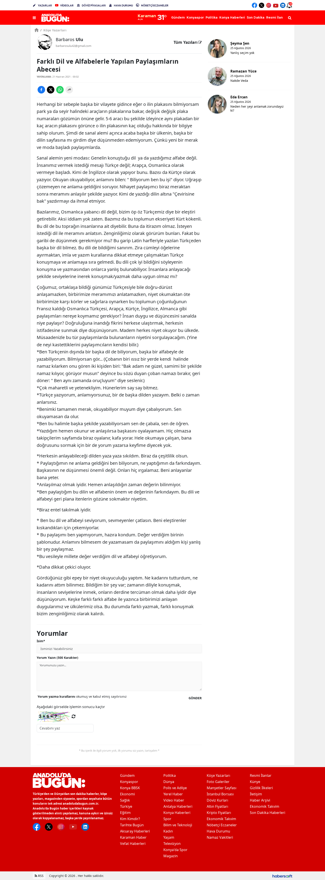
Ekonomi (127, 794)
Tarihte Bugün (132, 825)
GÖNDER (195, 698)
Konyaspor (129, 781)
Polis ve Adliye (175, 787)
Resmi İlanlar (260, 775)
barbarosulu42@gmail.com (73, 46)
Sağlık (125, 800)
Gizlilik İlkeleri (261, 787)
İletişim (256, 794)
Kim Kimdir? (130, 818)
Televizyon (172, 843)
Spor (167, 818)
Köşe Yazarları (53, 30)
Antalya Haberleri (177, 806)
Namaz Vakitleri (220, 837)
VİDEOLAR (67, 5)
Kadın (168, 831)
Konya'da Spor (175, 849)
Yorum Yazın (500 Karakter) (57, 657)
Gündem (127, 775)
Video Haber (173, 800)
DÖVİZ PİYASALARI (94, 5)
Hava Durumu (218, 831)
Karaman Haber (133, 837)
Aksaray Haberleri (135, 831)
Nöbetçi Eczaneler (222, 825)
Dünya (168, 781)
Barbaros (69, 39)
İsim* (41, 641)
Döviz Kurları (217, 800)
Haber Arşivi (260, 800)
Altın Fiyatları (217, 806)
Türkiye (126, 806)
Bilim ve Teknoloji (177, 825)
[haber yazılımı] (282, 875)
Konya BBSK (130, 787)
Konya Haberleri (176, 812)
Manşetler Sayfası (221, 787)
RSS (40, 876)
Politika (169, 775)
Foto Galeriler (218, 781)
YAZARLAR (45, 5)
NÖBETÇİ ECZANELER (154, 5)
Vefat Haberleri (132, 843)
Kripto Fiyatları (219, 812)
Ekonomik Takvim (221, 818)
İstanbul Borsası (220, 794)
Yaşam (168, 837)
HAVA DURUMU (123, 5)
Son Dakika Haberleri (267, 812)
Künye (255, 781)
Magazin (170, 855)
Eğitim (125, 812)
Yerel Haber (173, 794)
